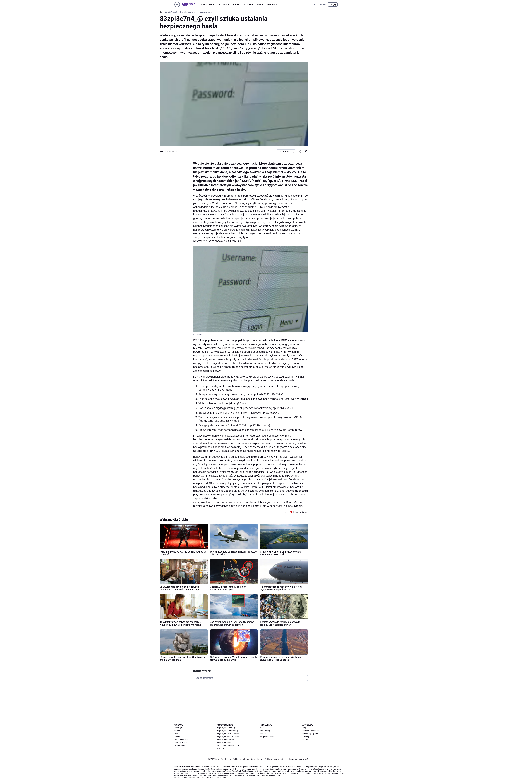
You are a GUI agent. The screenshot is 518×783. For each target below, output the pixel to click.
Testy (304, 728)
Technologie (205, 4)
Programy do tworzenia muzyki (228, 731)
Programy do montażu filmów (228, 737)
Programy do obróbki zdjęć (226, 728)
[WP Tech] (190, 4)
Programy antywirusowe (225, 740)
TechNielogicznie (180, 746)
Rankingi (263, 734)
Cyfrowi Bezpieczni (180, 743)
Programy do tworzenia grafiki (228, 746)
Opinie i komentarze (267, 4)
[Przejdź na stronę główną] (177, 6)
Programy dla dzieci (224, 743)
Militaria (248, 4)
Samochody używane (310, 734)
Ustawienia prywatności (298, 759)
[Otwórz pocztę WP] (314, 4)
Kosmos (223, 4)
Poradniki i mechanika (310, 731)
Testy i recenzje (265, 731)
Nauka (236, 4)
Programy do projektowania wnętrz (229, 734)
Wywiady (305, 737)
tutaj (224, 778)
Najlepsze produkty (267, 737)
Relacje (305, 740)
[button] (322, 4)
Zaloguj (333, 4)
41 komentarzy (287, 151)
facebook (294, 479)
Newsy (262, 728)
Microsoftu (224, 460)
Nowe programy (222, 749)
